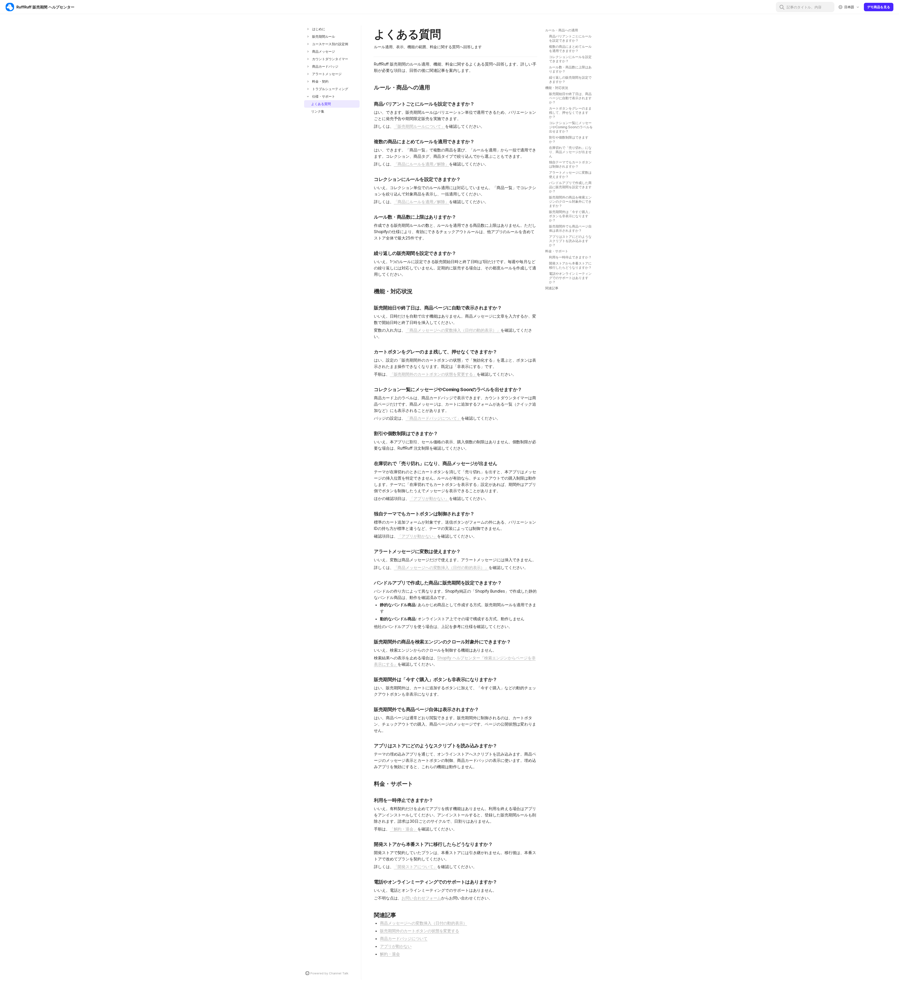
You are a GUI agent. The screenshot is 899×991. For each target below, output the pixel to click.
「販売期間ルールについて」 (419, 126)
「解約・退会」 (403, 829)
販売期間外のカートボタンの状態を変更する (419, 931)
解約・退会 (390, 954)
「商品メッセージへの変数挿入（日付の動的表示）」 (453, 330)
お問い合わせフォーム (421, 898)
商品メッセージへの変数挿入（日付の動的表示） (423, 923)
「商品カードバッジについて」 (433, 418)
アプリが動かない (396, 946)
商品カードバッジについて (403, 938)
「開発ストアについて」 (415, 866)
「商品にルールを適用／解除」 (421, 164)
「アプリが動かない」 (429, 498)
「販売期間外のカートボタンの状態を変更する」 (433, 374)
